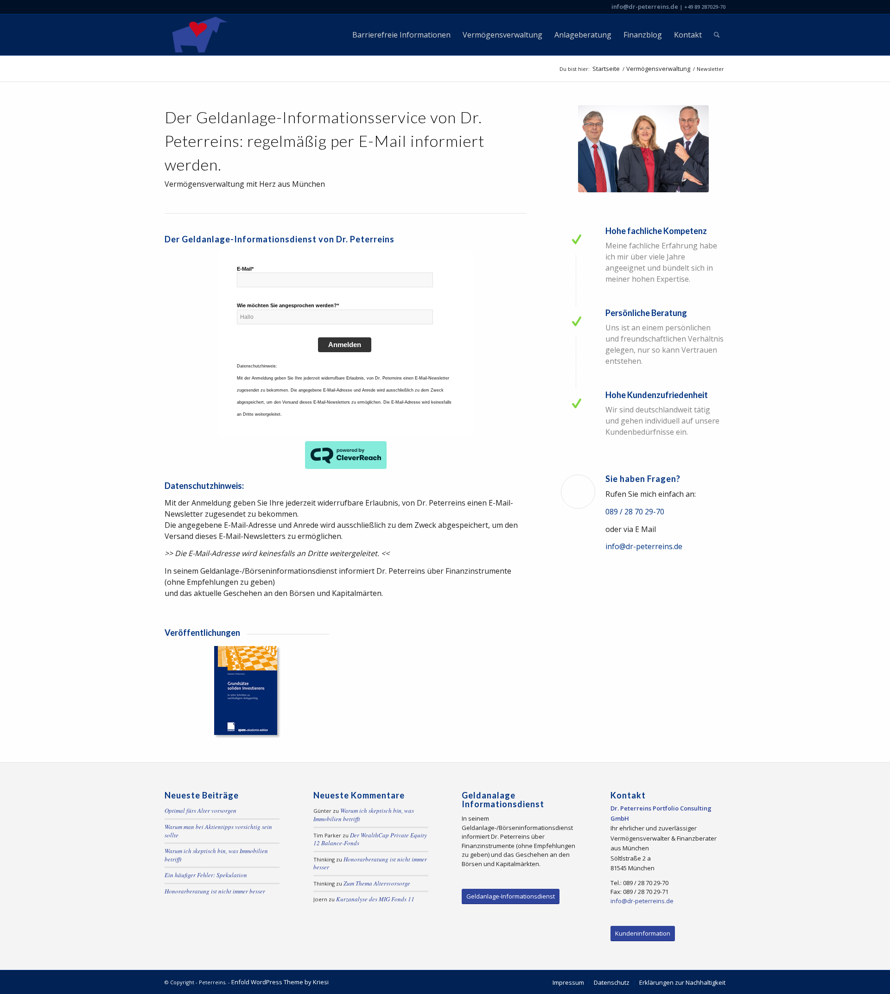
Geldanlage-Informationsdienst (510, 896)
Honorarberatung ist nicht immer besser (215, 891)
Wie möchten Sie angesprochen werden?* (288, 305)
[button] (20, 973)
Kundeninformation (642, 933)
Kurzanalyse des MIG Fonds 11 (375, 899)
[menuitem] (401, 34)
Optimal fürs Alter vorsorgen (200, 810)
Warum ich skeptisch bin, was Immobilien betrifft (216, 855)
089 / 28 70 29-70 (634, 511)
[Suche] (717, 34)
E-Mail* (245, 269)
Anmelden (344, 344)
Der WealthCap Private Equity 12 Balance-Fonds (370, 839)
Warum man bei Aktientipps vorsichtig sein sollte (218, 831)
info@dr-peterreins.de (644, 6)
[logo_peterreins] (198, 34)
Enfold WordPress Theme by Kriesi (280, 982)
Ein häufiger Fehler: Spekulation (206, 875)
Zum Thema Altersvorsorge (376, 883)
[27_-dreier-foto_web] (643, 148)
